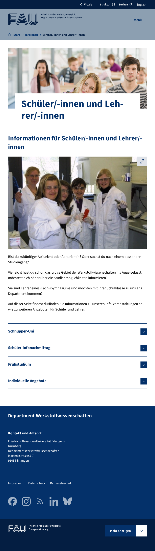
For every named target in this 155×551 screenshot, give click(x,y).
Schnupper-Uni (21, 331)
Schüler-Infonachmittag (29, 348)
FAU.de (88, 5)
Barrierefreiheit (60, 483)
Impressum (15, 483)
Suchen (123, 5)
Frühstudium (19, 364)
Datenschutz (36, 483)
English (142, 4)
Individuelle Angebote (27, 381)
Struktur (105, 5)
